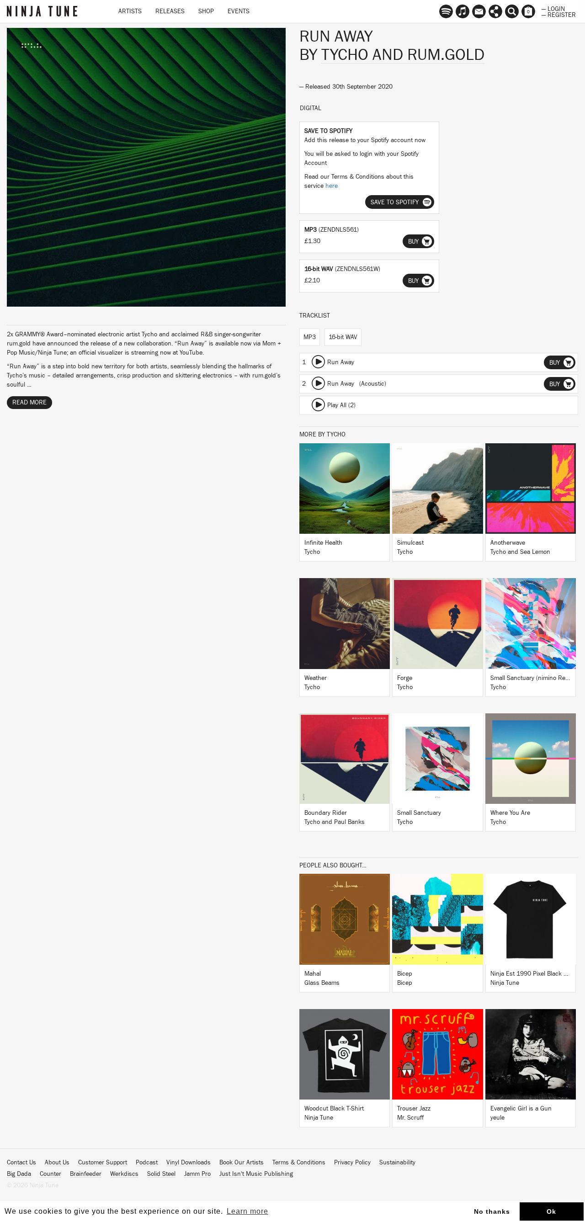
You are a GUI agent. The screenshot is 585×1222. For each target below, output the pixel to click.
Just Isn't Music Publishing (256, 1174)
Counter (50, 1174)
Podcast (147, 1162)
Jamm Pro (197, 1174)
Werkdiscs (124, 1174)
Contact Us (21, 1162)
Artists (130, 11)
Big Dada (19, 1174)
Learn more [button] (247, 1211)
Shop (206, 11)
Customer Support (102, 1162)
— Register (559, 14)
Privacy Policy (352, 1162)
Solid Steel (161, 1174)
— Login (553, 8)
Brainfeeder (85, 1174)
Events (239, 11)
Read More (29, 402)
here (331, 186)
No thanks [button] (492, 1211)
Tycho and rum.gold (402, 55)
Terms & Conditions (298, 1162)
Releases (170, 11)
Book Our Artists (241, 1162)
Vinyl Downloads (188, 1162)
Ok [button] (551, 1211)
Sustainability (397, 1162)
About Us (57, 1162)
